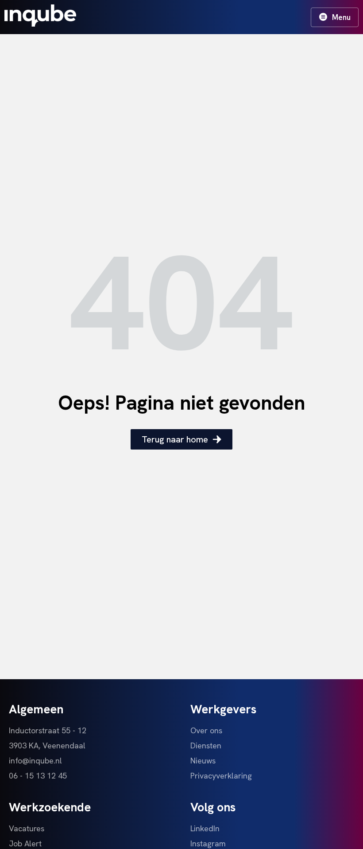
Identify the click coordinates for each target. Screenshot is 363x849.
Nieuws (203, 760)
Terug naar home (175, 439)
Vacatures (26, 828)
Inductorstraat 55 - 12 (47, 730)
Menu (341, 17)
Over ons (206, 730)
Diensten (205, 745)
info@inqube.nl (35, 760)
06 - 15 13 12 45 (38, 776)
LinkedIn (205, 828)
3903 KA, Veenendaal (47, 745)
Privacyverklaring (221, 776)
